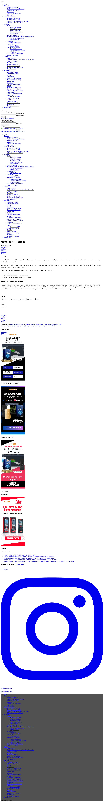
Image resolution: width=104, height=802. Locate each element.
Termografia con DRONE (14, 19)
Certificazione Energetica (14, 84)
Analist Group (7, 107)
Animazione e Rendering (14, 80)
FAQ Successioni (15, 52)
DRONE (9, 86)
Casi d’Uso (10, 83)
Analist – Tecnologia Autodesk (15, 9)
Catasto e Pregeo (15, 30)
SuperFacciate (11, 58)
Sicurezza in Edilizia (13, 98)
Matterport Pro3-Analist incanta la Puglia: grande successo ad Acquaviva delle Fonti (31, 326)
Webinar (6, 6)
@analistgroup (19, 564)
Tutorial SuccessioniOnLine (18, 50)
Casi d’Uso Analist (15, 27)
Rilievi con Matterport (13, 73)
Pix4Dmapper (11, 41)
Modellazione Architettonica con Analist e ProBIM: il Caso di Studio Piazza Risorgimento (29, 556)
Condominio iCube (12, 61)
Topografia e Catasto (13, 106)
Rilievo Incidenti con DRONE (15, 23)
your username (20, 113)
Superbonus (10, 76)
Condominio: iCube (12, 55)
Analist (9, 26)
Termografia (10, 104)
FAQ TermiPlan (14, 39)
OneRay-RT (10, 44)
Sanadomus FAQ (15, 97)
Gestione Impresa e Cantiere (15, 35)
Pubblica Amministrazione (14, 93)
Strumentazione (11, 101)
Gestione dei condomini (14, 13)
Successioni (10, 12)
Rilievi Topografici (15, 29)
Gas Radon (10, 15)
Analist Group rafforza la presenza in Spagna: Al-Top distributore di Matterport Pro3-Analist (35, 324)
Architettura (10, 81)
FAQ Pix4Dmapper (15, 43)
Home (5, 4)
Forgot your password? (7, 118)
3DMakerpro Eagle (12, 72)
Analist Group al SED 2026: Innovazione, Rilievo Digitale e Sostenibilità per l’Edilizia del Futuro (30, 559)
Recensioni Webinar (12, 7)
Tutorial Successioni (16, 49)
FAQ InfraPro (14, 33)
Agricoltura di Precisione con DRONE (17, 21)
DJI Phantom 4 (11, 69)
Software (6, 24)
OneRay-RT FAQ (14, 46)
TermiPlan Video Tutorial (17, 38)
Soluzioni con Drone (13, 10)
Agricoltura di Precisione (14, 78)
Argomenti (7, 70)
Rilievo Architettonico (16, 32)
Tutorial (6, 56)
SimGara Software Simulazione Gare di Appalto (20, 60)
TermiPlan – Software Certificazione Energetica (20, 36)
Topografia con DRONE (13, 18)
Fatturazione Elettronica (14, 87)
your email (19, 123)
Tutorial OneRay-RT (12, 64)
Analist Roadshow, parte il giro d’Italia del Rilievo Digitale (20, 555)
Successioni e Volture (13, 47)
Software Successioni (13, 66)
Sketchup (9, 100)
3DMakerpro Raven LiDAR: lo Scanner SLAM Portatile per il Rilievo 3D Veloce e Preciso (29, 558)
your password (20, 115)
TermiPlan (10, 63)
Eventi (9, 75)
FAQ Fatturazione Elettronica (15, 53)
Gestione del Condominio (14, 89)
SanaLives (10, 95)
